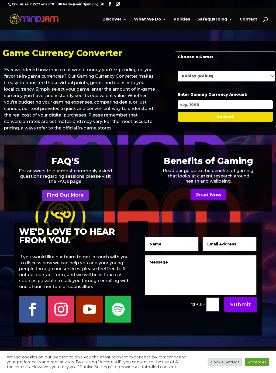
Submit (240, 304)
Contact (248, 19)
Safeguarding (212, 19)
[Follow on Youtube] (89, 309)
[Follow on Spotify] (118, 309)
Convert (225, 117)
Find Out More (65, 195)
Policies (182, 19)
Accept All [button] (257, 362)
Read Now (208, 195)
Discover (112, 19)
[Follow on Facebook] (32, 309)
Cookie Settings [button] (225, 362)
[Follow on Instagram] (61, 309)
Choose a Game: (195, 56)
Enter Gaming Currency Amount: (212, 94)
